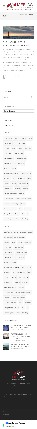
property (21, 193)
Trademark (28, 209)
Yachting (25, 219)
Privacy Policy (8, 394)
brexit (16, 138)
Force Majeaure (8, 158)
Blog (21, 17)
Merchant (25, 188)
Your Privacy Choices (16, 423)
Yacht (18, 219)
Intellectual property (10, 168)
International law (26, 173)
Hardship (21, 163)
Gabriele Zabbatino (10, 163)
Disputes (6, 148)
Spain (23, 204)
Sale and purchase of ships (23, 199)
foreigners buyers (21, 158)
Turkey (17, 214)
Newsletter (18, 394)
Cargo (30, 138)
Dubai (13, 148)
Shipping (7, 204)
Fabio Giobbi (8, 153)
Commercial (8, 143)
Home (31, 14)
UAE (23, 214)
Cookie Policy (28, 394)
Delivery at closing (19, 143)
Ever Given (27, 148)
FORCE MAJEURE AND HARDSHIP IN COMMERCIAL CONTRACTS (21, 336)
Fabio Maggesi (18, 153)
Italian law (7, 178)
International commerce (11, 173)
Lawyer (6, 183)
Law (29, 178)
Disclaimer (8, 397)
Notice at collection (10, 426)
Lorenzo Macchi (23, 183)
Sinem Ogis (15, 204)
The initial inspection (10, 209)
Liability (13, 183)
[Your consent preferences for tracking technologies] (4, 425)
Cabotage (23, 138)
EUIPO (20, 148)
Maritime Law (8, 188)
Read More (30, 78)
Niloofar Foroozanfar (10, 193)
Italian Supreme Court (19, 178)
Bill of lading (8, 138)
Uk (27, 214)
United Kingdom (9, 219)
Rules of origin (8, 199)
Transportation (8, 214)
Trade (20, 209)
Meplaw (17, 188)
